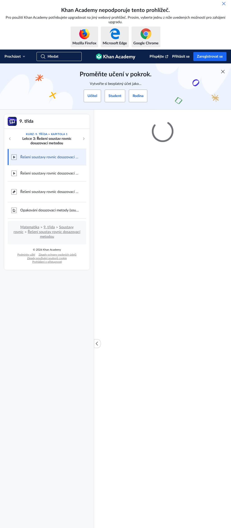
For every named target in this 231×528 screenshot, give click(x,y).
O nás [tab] (115, 221)
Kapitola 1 (59, 134)
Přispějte (157, 56)
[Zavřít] (223, 3)
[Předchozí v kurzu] (10, 138)
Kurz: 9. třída (36, 134)
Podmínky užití (26, 254)
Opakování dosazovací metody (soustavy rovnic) (49, 210)
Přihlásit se (181, 56)
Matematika (29, 227)
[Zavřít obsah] (97, 343)
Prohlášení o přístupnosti (47, 262)
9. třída (49, 227)
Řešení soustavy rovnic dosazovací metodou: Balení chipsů (49, 157)
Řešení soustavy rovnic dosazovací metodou (49, 192)
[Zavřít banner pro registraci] (222, 71)
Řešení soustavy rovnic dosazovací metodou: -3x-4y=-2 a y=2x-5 (49, 173)
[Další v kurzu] (83, 138)
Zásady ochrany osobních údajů (57, 254)
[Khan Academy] (115, 56)
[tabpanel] (162, 256)
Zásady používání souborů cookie (47, 258)
